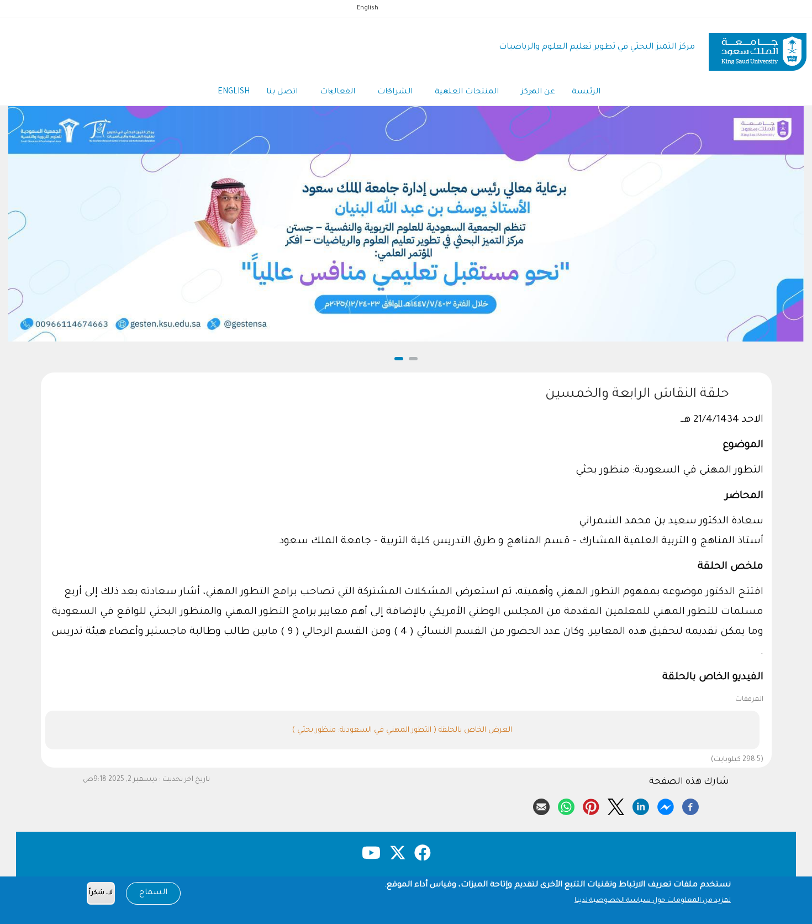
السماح (153, 893)
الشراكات (395, 92)
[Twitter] (616, 805)
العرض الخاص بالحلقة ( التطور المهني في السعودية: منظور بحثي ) (402, 730)
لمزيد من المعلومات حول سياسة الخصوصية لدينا (652, 901)
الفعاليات (337, 92)
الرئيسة (586, 92)
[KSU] (757, 48)
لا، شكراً (101, 893)
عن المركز (538, 92)
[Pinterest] (591, 805)
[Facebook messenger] (665, 805)
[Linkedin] (640, 805)
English (367, 8)
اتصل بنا (282, 92)
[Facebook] (690, 805)
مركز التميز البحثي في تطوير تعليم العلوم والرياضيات (597, 47)
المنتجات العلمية (467, 92)
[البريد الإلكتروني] (541, 805)
